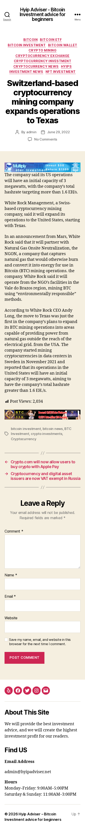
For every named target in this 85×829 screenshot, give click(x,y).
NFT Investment (61, 72)
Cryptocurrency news (36, 66)
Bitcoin (30, 40)
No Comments (45, 139)
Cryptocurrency (23, 439)
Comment (14, 531)
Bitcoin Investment (27, 45)
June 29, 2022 (58, 132)
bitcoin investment (26, 429)
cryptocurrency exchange (42, 56)
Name (11, 575)
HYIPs (66, 66)
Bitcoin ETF (51, 40)
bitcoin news (53, 429)
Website (11, 618)
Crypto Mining (43, 50)
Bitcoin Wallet (62, 45)
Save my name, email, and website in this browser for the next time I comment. (40, 642)
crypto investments (46, 434)
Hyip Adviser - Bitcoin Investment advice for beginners (43, 14)
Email (10, 597)
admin (31, 132)
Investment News (26, 72)
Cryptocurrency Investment (42, 61)
